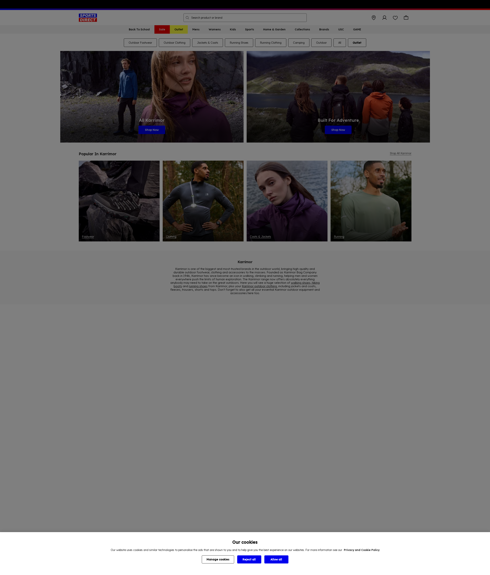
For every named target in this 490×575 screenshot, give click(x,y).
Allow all (276, 559)
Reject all (249, 559)
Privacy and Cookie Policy (361, 550)
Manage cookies (218, 559)
